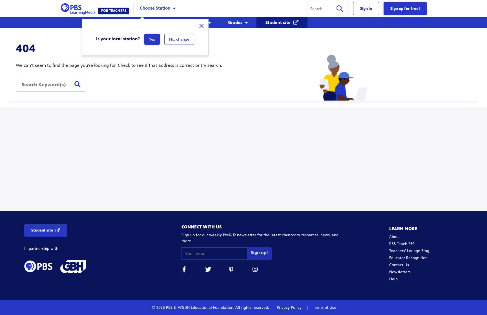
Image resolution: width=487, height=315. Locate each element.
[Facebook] (184, 270)
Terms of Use (324, 307)
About (394, 236)
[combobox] (51, 85)
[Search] (340, 9)
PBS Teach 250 (402, 243)
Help (393, 279)
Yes (152, 39)
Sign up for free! (405, 8)
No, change (179, 39)
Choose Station (155, 8)
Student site (278, 22)
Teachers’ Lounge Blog (409, 250)
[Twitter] (208, 270)
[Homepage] (79, 8)
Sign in (366, 8)
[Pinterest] (231, 270)
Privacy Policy (290, 307)
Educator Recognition (408, 257)
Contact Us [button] (399, 265)
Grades (235, 22)
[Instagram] (255, 270)
